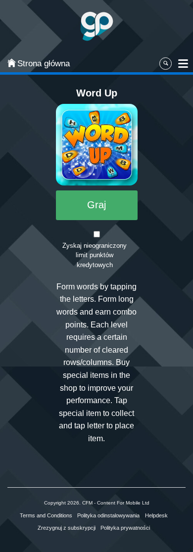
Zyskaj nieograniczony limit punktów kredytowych (94, 255)
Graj (96, 204)
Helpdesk (156, 515)
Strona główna (37, 63)
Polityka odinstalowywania (108, 515)
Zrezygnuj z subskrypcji (67, 528)
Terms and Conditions (46, 515)
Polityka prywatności (125, 528)
